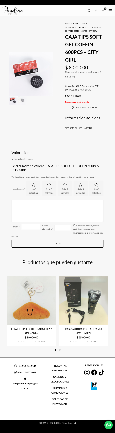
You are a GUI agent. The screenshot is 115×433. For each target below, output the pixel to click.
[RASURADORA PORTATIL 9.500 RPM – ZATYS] (83, 300)
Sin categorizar (88, 86)
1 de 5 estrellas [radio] (33, 191)
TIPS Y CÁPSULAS (83, 90)
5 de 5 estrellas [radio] (96, 191)
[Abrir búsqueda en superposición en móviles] (89, 10)
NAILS (75, 24)
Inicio (67, 24)
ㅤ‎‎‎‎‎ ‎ (25, 383)
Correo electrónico (47, 227)
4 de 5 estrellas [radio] (80, 191)
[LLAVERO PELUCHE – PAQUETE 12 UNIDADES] (31, 300)
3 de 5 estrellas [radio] (64, 191)
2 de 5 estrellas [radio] (49, 191)
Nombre (16, 226)
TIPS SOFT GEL (83, 27)
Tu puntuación (18, 189)
